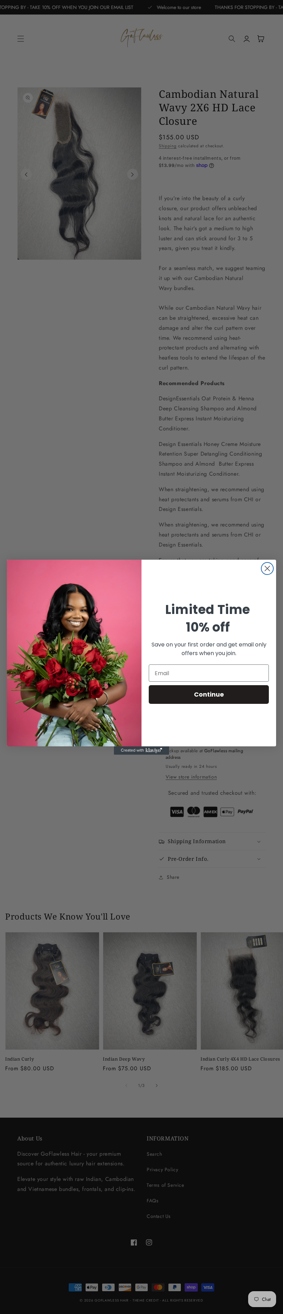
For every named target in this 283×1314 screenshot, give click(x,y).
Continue (209, 694)
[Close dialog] (267, 568)
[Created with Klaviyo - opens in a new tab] (141, 750)
